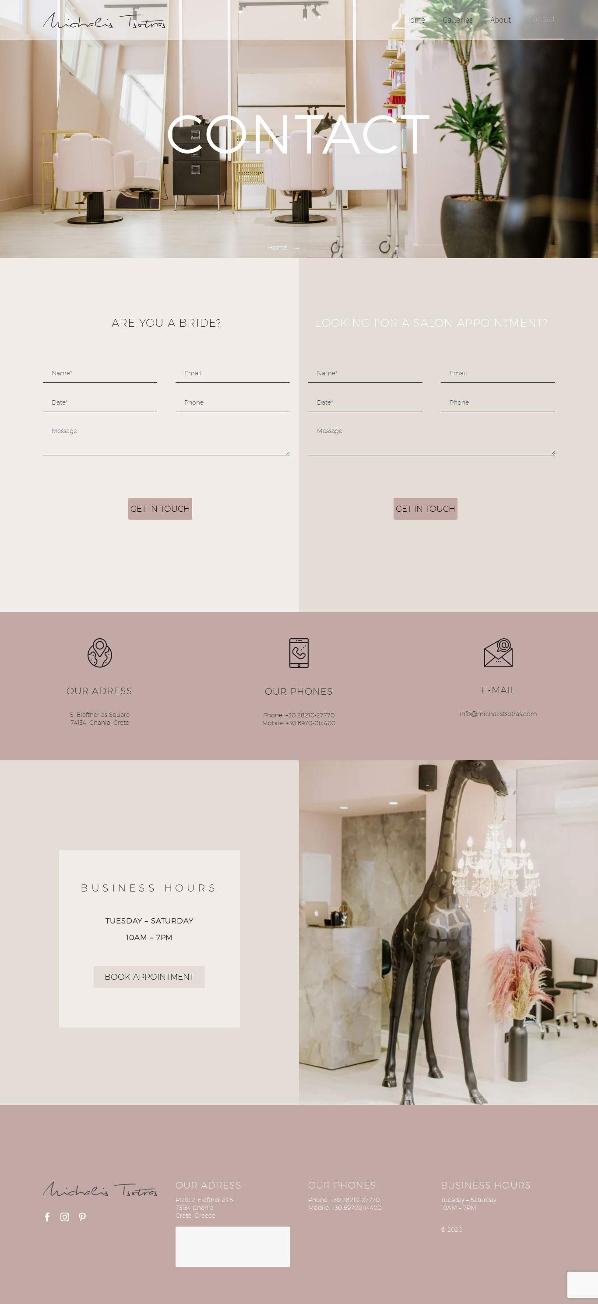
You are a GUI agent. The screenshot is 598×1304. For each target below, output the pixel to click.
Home (415, 20)
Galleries (458, 20)
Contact (541, 19)
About (500, 20)
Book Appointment (149, 977)
